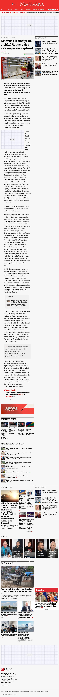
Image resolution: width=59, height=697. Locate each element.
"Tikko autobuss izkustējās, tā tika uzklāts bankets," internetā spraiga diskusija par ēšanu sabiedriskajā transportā (25, 636)
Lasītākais (40, 38)
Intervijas (10, 9)
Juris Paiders (3, 52)
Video (4, 536)
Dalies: (11, 399)
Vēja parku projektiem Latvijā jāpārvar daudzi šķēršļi (18, 449)
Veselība (35, 9)
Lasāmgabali (28, 9)
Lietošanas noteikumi (24, 691)
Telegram (20, 394)
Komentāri (16, 9)
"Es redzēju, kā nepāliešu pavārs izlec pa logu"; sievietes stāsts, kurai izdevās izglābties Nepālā (50, 51)
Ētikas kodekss (37, 691)
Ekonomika (41, 9)
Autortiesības (30, 691)
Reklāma (6, 691)
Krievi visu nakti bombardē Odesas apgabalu (12, 430)
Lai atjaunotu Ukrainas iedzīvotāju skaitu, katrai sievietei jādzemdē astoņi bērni (4, 433)
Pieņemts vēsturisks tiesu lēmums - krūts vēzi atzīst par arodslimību (9, 634)
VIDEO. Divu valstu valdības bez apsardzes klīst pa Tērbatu (19, 481)
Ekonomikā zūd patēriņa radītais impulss (17, 472)
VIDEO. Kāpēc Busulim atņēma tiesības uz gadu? (50, 42)
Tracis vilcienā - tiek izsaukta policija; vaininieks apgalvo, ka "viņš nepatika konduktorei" (19, 301)
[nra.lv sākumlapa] (14, 4)
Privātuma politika (15, 691)
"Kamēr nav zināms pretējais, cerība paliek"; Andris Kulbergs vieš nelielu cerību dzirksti (25, 615)
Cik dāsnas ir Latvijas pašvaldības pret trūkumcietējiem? (16, 476)
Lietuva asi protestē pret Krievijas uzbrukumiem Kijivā (30, 431)
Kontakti (46, 691)
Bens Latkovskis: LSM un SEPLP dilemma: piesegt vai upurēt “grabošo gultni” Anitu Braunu (30, 524)
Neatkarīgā (6, 37)
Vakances (42, 691)
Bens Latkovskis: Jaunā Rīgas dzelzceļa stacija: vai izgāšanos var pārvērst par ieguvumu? (22, 502)
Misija (10, 691)
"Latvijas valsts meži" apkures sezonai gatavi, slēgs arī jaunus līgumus (18, 462)
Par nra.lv (2, 691)
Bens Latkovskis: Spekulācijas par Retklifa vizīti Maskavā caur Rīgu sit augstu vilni (30, 501)
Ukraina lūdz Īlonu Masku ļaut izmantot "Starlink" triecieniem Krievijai (21, 432)
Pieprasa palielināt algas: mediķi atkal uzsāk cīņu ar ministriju (18, 453)
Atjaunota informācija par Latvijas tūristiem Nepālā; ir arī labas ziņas (18, 306)
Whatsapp (9, 396)
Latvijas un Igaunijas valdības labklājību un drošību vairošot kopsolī (18, 458)
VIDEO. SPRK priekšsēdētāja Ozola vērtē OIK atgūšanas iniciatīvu (18, 467)
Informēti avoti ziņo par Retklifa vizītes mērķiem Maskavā (9, 614)
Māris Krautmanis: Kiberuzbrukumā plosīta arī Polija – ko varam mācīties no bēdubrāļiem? (24, 523)
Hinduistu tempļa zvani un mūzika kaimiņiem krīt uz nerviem (49, 65)
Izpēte (21, 9)
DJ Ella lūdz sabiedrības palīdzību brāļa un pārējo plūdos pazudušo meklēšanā (49, 59)
